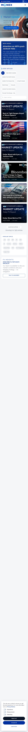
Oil (4, 243)
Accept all (14, 722)
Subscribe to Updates (11, 27)
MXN (13, 247)
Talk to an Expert (14, 275)
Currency (9, 243)
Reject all (14, 718)
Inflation (20, 243)
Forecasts (13, 85)
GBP (13, 239)
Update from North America (8, 77)
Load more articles (13, 227)
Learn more (14, 726)
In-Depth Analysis (21, 81)
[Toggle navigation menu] (25, 5)
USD (5, 239)
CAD (20, 239)
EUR (9, 239)
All (3, 73)
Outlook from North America (8, 89)
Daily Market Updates (11, 73)
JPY (16, 239)
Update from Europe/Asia (8, 81)
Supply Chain (6, 251)
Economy (15, 243)
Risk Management (20, 247)
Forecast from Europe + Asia (8, 93)
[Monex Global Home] (6, 5)
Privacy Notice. (11, 706)
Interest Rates (7, 247)
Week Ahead (5, 85)
